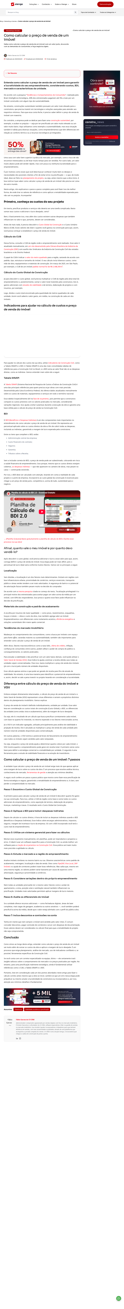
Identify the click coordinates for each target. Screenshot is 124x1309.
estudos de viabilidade (32, 285)
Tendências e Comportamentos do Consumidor (46, 95)
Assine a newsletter (102, 137)
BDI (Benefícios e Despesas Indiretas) (21, 420)
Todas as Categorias (108, 12)
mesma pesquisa (25, 591)
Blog (1, 21)
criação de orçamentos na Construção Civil (34, 845)
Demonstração (105, 4)
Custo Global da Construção (50, 224)
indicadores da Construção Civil (61, 363)
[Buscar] (75, 12)
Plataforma (18, 1009)
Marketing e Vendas (10, 21)
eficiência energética (64, 619)
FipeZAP (61, 863)
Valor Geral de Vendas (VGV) (15, 660)
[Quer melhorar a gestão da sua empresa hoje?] (118, 1298)
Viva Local (69, 863)
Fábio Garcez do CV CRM (16, 55)
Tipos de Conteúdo (88, 12)
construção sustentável (60, 120)
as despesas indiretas (21, 466)
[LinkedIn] (17, 1038)
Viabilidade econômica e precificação (37, 1009)
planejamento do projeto (33, 178)
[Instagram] (20, 1038)
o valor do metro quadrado (36, 257)
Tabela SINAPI (11, 384)
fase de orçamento (41, 398)
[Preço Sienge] (101, 93)
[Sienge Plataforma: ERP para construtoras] (42, 997)
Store (74, 4)
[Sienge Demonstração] (42, 147)
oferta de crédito (58, 646)
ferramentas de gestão (36, 772)
